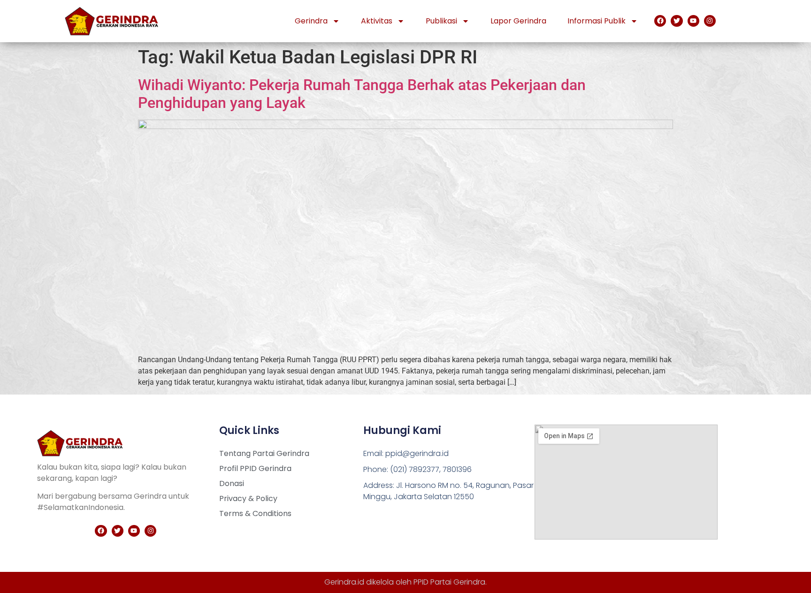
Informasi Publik (596, 20)
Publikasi (441, 20)
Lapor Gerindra (518, 20)
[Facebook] (660, 21)
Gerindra (311, 20)
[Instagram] (710, 21)
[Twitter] (676, 21)
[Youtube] (693, 21)
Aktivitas (376, 20)
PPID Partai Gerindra (449, 582)
